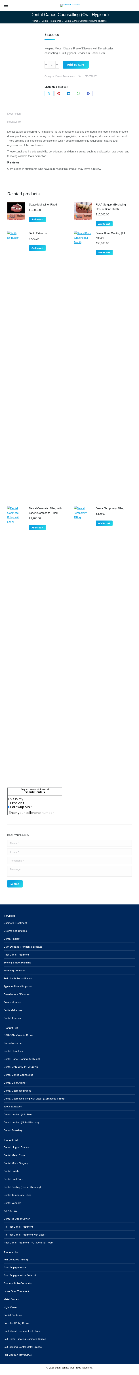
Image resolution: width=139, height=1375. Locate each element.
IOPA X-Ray (10, 1210)
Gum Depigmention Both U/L (20, 1275)
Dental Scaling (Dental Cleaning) (22, 1187)
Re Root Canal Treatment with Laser (24, 1234)
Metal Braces (11, 1299)
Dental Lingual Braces (16, 1147)
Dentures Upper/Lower (17, 1218)
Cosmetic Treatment (15, 922)
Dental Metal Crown (15, 1155)
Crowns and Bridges (15, 930)
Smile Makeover (13, 1010)
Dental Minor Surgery (16, 1163)
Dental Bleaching (13, 1051)
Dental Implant (12, 938)
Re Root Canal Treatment (18, 1226)
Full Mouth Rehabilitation (18, 978)
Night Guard (11, 1307)
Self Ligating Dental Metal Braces (23, 1346)
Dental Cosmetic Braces (17, 1090)
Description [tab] (14, 113)
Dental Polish (11, 1171)
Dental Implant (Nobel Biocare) (21, 1122)
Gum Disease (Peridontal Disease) (23, 946)
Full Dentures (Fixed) (16, 1259)
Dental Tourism (12, 1018)
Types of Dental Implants (18, 986)
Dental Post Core (13, 1179)
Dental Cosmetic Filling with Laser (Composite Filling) (45, 510)
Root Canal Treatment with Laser (22, 1331)
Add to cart (75, 64)
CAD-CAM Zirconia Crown (18, 1035)
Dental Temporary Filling (110, 508)
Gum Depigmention (15, 1267)
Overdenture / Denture (17, 994)
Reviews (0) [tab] (14, 121)
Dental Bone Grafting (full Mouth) (110, 235)
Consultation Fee (13, 1043)
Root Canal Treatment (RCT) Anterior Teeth (28, 1242)
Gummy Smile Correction (18, 1283)
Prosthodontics (12, 1002)
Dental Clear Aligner (15, 1082)
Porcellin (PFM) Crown (17, 1323)
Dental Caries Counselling (18, 1074)
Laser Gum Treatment (16, 1291)
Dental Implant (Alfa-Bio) (18, 1114)
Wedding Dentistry (14, 970)
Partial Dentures (13, 1315)
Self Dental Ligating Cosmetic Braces (25, 1338)
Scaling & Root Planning (17, 962)
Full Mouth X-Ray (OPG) (18, 1354)
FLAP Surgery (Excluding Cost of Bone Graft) (111, 207)
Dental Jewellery (13, 1130)
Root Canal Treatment (16, 954)
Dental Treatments (65, 76)
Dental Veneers (12, 1202)
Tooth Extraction (38, 233)
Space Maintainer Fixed (43, 204)
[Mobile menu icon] (6, 5)
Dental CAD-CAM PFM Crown (21, 1066)
